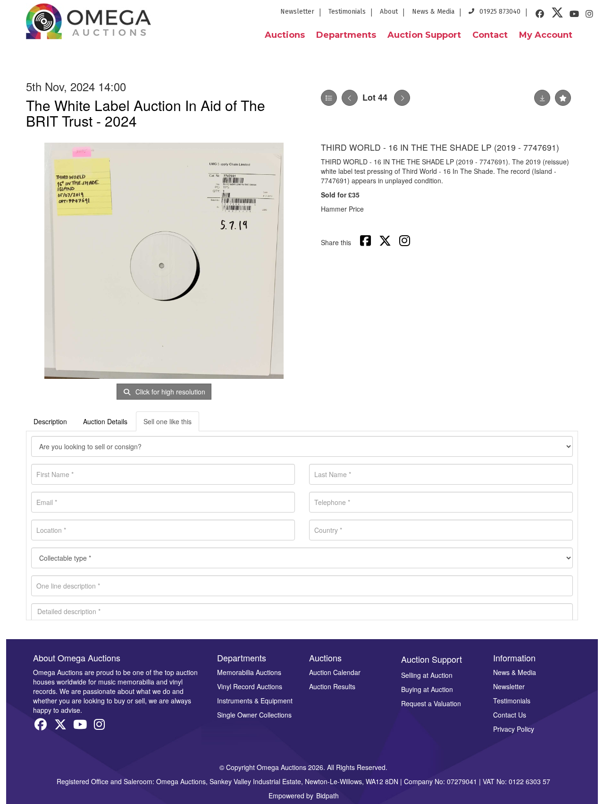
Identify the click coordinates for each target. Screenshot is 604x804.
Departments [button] (346, 35)
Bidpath (327, 795)
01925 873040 (499, 12)
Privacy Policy (513, 729)
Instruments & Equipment (255, 700)
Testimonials (347, 12)
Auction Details (105, 421)
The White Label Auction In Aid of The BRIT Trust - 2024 (145, 113)
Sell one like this (167, 421)
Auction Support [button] (424, 35)
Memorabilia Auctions (249, 672)
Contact (490, 35)
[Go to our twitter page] (559, 15)
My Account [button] (545, 35)
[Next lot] (402, 98)
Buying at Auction (427, 689)
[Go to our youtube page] (575, 15)
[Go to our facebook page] (541, 15)
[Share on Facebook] (367, 242)
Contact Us (509, 714)
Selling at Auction (427, 675)
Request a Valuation (431, 703)
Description (50, 421)
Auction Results (332, 686)
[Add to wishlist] (563, 98)
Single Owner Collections (254, 714)
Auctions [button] (285, 35)
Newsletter (297, 12)
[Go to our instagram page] (590, 15)
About (389, 12)
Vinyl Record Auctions (249, 686)
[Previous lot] (350, 98)
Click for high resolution (169, 391)
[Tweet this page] (386, 242)
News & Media (433, 12)
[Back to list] (329, 98)
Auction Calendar (335, 672)
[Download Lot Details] (542, 98)
